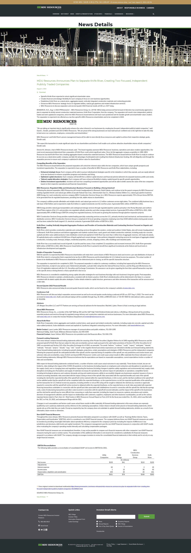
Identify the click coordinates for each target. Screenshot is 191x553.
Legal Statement (122, 544)
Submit (146, 516)
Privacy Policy (111, 544)
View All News (41, 75)
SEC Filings (74, 514)
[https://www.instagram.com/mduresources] (44, 530)
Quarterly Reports (123, 521)
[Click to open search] (153, 14)
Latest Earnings (75, 521)
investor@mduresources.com (94, 317)
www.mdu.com (129, 288)
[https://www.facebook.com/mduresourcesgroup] (39, 530)
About (120, 8)
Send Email (44, 525)
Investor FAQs (75, 517)
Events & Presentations (125, 526)
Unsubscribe (100, 531)
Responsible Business (134, 8)
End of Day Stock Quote (106, 526)
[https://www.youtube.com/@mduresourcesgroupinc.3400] (42, 530)
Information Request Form (79, 519)
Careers (150, 8)
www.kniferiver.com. (138, 325)
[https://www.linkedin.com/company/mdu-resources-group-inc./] (46, 530)
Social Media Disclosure (136, 544)
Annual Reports (103, 524)
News (100, 521)
